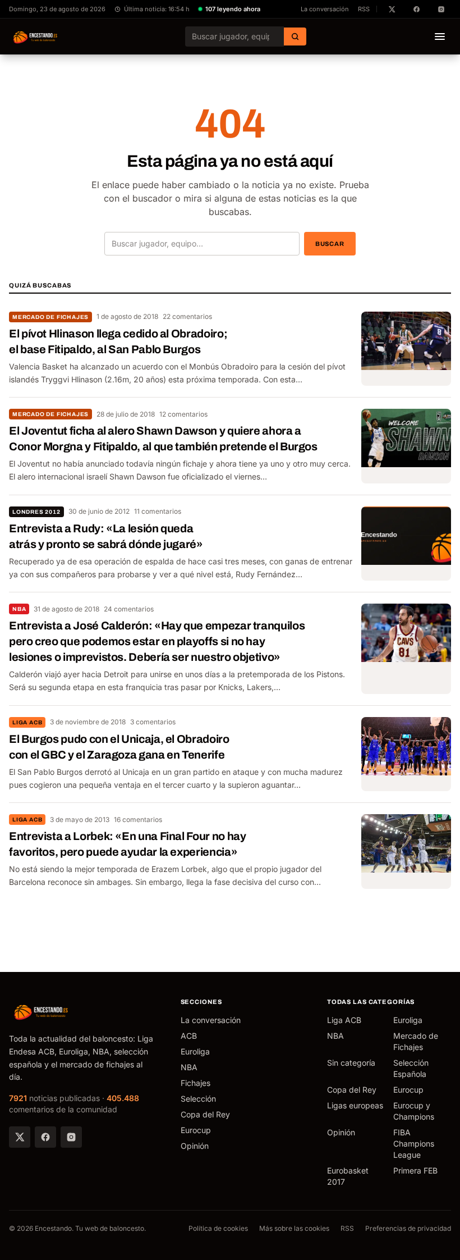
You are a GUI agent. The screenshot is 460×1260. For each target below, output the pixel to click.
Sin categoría (351, 1062)
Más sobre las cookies (294, 1228)
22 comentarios (187, 316)
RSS (364, 9)
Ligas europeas (355, 1105)
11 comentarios (157, 511)
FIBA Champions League (413, 1143)
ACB (189, 1035)
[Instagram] (71, 1137)
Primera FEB (415, 1170)
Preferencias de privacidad (408, 1228)
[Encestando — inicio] (35, 36)
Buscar (329, 243)
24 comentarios (129, 609)
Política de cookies (218, 1228)
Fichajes (195, 1083)
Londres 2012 (36, 512)
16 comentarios (138, 819)
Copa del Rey (205, 1114)
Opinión (195, 1146)
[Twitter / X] (19, 1137)
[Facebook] (45, 1137)
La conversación (325, 9)
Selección (198, 1098)
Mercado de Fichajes (50, 317)
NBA (19, 609)
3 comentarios (153, 722)
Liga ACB (27, 722)
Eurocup (196, 1130)
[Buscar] (295, 36)
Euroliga (195, 1051)
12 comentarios (183, 414)
